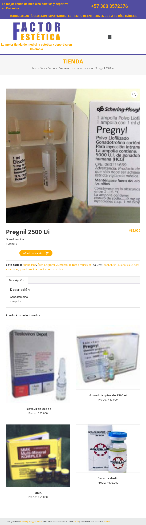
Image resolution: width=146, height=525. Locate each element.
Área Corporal (49, 68)
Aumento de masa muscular (77, 68)
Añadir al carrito (33, 253)
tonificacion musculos (50, 269)
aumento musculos (128, 265)
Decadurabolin (108, 478)
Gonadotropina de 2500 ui (108, 395)
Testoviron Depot (38, 409)
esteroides (12, 269)
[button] (109, 36)
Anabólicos (29, 265)
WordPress (108, 521)
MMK (38, 492)
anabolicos (110, 265)
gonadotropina (28, 269)
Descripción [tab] (16, 280)
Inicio (35, 68)
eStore (76, 521)
